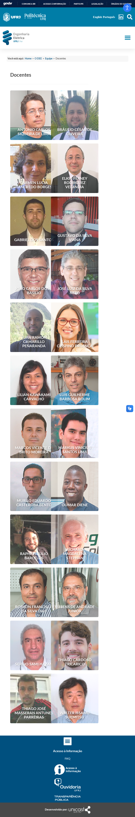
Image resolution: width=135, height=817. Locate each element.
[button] (129, 17)
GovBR (7, 3)
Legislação (97, 4)
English (97, 17)
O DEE (38, 58)
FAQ (67, 758)
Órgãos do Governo (121, 4)
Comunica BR (28, 4)
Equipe (48, 58)
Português (109, 17)
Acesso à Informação (67, 751)
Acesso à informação (54, 4)
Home (28, 58)
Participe (78, 4)
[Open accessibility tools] (127, 8)
